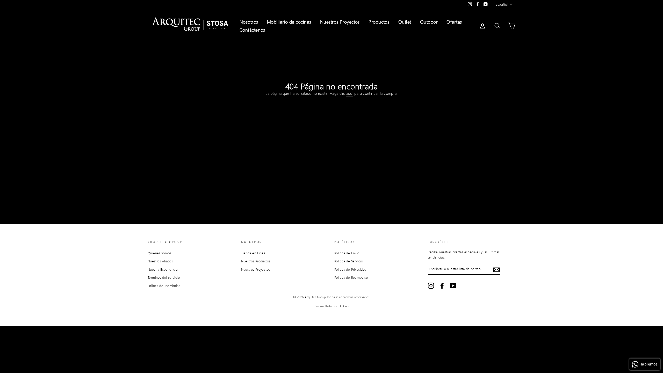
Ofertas (454, 21)
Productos (379, 21)
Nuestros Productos (255, 261)
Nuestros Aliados (160, 261)
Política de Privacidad (350, 269)
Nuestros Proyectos (340, 21)
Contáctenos (252, 29)
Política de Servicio (348, 261)
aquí (350, 93)
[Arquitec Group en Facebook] (442, 286)
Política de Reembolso (351, 277)
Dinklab (344, 306)
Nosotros (249, 21)
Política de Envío (346, 253)
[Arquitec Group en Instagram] (431, 286)
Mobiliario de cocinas (289, 21)
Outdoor (429, 21)
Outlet (404, 21)
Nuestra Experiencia (162, 269)
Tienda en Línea (253, 253)
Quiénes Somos (159, 253)
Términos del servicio (164, 277)
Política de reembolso (164, 285)
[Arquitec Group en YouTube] (453, 286)
